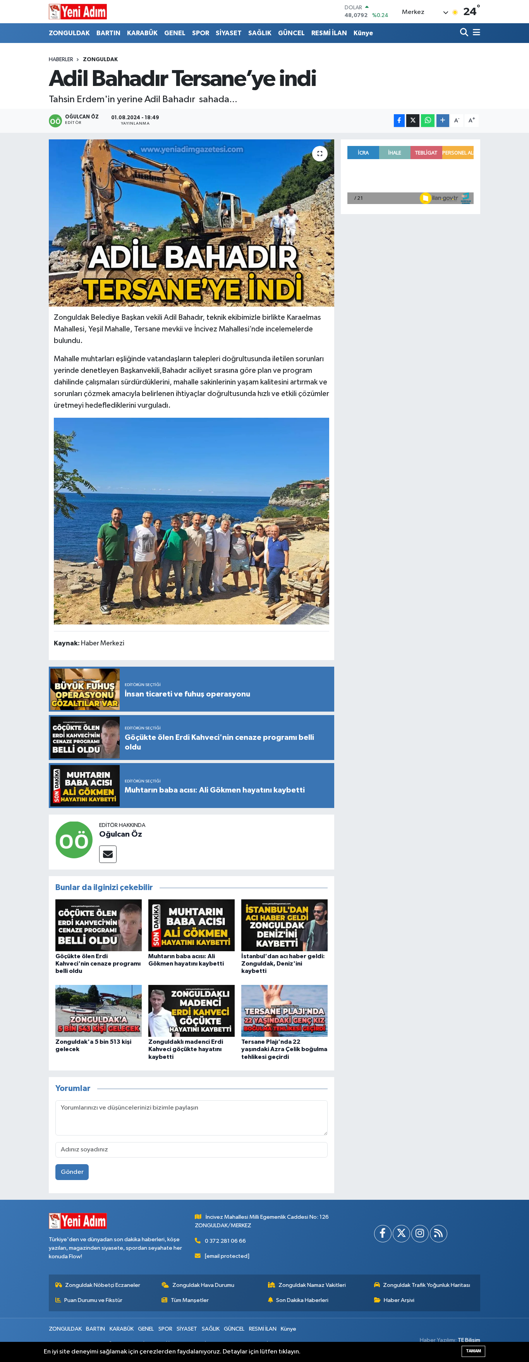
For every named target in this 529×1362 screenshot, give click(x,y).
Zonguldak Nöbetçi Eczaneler (102, 1285)
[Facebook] (383, 1233)
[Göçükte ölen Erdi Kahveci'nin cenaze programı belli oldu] (98, 925)
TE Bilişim (469, 1340)
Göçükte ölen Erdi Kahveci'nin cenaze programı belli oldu (98, 963)
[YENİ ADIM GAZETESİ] (78, 12)
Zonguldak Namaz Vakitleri (312, 1285)
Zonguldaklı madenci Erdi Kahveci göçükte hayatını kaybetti (185, 1049)
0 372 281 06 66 (225, 1241)
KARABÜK (142, 33)
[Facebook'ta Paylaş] (399, 120)
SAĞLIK (259, 33)
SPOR (200, 33)
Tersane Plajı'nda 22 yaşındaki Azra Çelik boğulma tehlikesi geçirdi (284, 1049)
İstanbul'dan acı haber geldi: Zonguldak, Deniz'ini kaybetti (283, 963)
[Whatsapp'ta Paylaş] (428, 120)
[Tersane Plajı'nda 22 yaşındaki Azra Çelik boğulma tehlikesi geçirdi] (284, 1010)
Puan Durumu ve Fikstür (93, 1300)
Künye (363, 33)
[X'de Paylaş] (412, 120)
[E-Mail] (108, 854)
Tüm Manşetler (190, 1300)
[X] (401, 1233)
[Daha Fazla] (442, 120)
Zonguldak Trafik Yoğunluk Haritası (426, 1285)
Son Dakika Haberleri (302, 1300)
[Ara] (465, 33)
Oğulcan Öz (120, 834)
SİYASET (229, 33)
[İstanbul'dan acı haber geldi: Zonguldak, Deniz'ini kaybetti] (284, 925)
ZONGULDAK (69, 33)
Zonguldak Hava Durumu (203, 1285)
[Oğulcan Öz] (74, 839)
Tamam (473, 1351)
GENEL (174, 33)
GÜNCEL (291, 33)
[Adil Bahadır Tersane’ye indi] (191, 223)
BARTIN (108, 33)
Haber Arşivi (399, 1300)
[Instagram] (420, 1233)
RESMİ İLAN (329, 33)
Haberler (61, 59)
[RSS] (438, 1233)
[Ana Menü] (475, 33)
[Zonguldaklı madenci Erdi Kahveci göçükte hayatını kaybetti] (191, 1010)
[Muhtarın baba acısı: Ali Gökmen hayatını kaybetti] (191, 925)
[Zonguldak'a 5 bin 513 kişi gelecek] (98, 1010)
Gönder (72, 1172)
